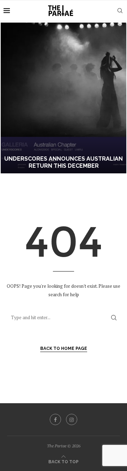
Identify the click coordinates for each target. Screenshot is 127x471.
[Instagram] (71, 419)
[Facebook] (55, 419)
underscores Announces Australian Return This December (63, 162)
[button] (10, 98)
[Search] (119, 10)
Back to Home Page (63, 348)
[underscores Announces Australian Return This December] (63, 98)
